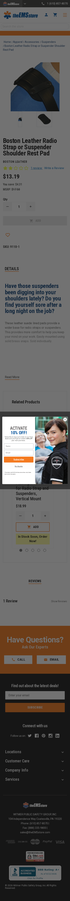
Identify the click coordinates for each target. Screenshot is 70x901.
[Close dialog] (65, 420)
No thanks (19, 466)
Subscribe (18, 459)
